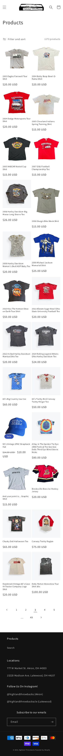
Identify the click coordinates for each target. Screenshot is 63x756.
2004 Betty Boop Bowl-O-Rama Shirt (44, 77)
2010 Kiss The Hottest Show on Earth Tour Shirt (16, 310)
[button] (4, 7)
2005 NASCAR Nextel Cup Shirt (14, 168)
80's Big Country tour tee (14, 399)
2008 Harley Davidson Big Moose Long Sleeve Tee (15, 213)
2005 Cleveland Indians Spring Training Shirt (43, 122)
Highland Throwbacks (27, 750)
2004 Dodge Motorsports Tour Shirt (16, 120)
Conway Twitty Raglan (43, 541)
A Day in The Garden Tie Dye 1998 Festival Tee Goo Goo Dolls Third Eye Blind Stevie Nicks (45, 448)
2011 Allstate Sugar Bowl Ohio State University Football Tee (46, 310)
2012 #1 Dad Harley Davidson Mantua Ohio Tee (16, 355)
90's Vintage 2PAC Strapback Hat (16, 445)
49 (31, 617)
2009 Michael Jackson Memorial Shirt (42, 264)
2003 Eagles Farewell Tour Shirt (15, 77)
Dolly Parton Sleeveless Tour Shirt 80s (45, 585)
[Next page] (41, 617)
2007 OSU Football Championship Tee (41, 168)
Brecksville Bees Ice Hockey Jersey (45, 490)
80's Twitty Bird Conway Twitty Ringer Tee (43, 400)
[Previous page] (7, 610)
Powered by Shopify (42, 750)
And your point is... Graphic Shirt (16, 497)
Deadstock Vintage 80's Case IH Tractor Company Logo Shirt (16, 587)
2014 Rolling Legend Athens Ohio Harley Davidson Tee (45, 355)
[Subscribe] (52, 722)
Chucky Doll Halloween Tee (15, 541)
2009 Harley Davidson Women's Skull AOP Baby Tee (16, 264)
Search (11, 647)
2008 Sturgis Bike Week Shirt (45, 221)
